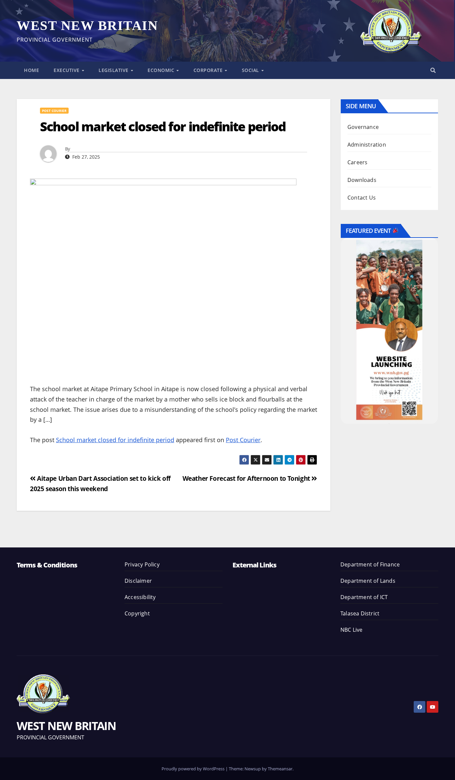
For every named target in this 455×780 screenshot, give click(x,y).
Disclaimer (138, 580)
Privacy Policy (142, 564)
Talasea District (359, 613)
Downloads (361, 180)
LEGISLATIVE (114, 70)
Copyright (137, 613)
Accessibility (140, 597)
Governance (363, 127)
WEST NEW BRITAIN (87, 25)
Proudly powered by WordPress (194, 769)
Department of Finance (370, 564)
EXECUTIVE (67, 70)
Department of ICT (364, 597)
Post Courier (54, 110)
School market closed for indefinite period (115, 440)
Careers (357, 162)
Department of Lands (367, 580)
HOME (31, 70)
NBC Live (351, 629)
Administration (366, 144)
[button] (433, 70)
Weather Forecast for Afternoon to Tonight (247, 478)
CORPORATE (209, 70)
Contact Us (361, 197)
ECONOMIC (162, 70)
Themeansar (280, 769)
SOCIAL (251, 70)
